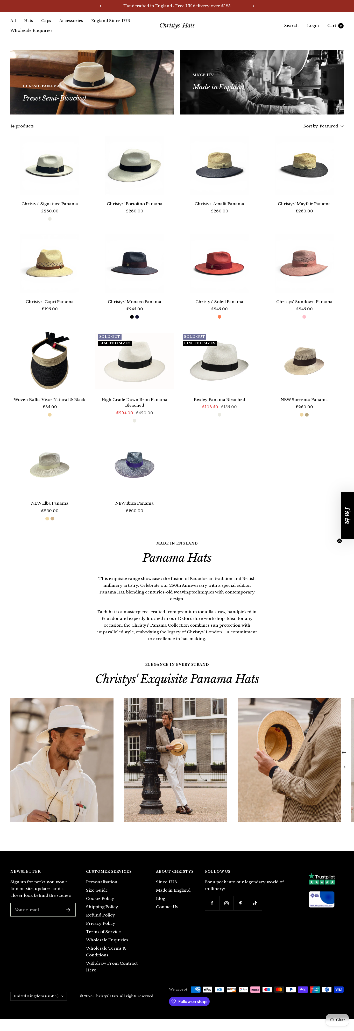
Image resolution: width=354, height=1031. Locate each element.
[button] (347, 515)
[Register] (68, 910)
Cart (334, 25)
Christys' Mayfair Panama (304, 203)
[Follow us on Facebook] (212, 903)
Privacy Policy (100, 923)
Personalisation (101, 881)
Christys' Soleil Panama (219, 301)
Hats (28, 20)
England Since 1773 (110, 20)
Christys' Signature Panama (50, 203)
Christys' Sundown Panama (304, 301)
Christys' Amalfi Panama (219, 203)
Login (313, 25)
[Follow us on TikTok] (255, 903)
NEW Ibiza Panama (134, 503)
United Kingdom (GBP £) (36, 996)
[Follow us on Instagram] (226, 903)
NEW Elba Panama (49, 503)
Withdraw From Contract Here (112, 966)
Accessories (71, 20)
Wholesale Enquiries (31, 30)
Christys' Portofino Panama (134, 203)
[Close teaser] (339, 540)
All (13, 20)
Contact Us (167, 906)
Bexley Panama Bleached (219, 399)
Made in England (173, 890)
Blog (160, 898)
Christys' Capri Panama (50, 301)
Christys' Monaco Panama (134, 301)
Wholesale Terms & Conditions (106, 951)
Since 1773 (166, 881)
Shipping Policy (102, 906)
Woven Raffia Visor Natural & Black (50, 399)
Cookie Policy (100, 898)
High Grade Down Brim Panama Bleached (134, 402)
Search (291, 25)
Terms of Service (103, 931)
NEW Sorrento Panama (304, 399)
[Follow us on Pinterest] (240, 903)
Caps (46, 20)
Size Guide (97, 890)
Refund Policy (100, 915)
